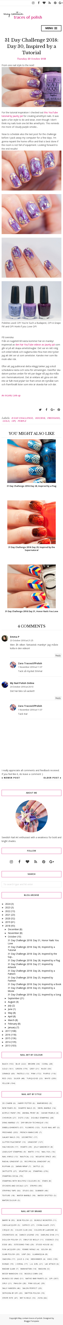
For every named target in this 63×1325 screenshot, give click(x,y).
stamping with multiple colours (19, 1181)
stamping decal (10, 1176)
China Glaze (43, 1225)
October (12, 936)
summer (39, 1191)
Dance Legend (27, 1235)
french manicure (29, 1132)
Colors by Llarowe (44, 1230)
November (13, 933)
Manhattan (26, 1269)
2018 (7, 925)
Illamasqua (38, 1254)
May (10, 1012)
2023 (7, 907)
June (10, 1009)
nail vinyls (7, 1157)
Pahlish (18, 1283)
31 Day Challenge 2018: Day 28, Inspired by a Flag (34, 960)
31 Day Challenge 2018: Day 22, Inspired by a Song (34, 994)
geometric (27, 1137)
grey (32, 1069)
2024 (7, 903)
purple (22, 421)
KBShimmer (36, 1259)
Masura (42, 1269)
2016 (7, 1034)
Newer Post (12, 777)
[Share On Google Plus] (52, 409)
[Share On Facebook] (46, 409)
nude (44, 1069)
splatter (23, 1171)
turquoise (32, 1078)
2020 (7, 918)
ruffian (6, 1166)
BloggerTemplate (31, 1321)
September (13, 998)
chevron (7, 1118)
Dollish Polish (10, 1240)
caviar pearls (48, 1113)
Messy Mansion (10, 1274)
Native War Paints (35, 1278)
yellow (6, 1083)
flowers (29, 1127)
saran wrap (22, 1166)
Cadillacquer (9, 1225)
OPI (13, 421)
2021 (7, 914)
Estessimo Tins (21, 1244)
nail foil (46, 1152)
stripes (33, 1186)
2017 (7, 1030)
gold (6, 421)
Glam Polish (8, 1254)
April (10, 1016)
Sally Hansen (9, 1288)
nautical (24, 1157)
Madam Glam (8, 1269)
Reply (58, 655)
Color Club (21, 1230)
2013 (7, 1045)
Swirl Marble (44, 1108)
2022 (7, 911)
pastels (21, 1073)
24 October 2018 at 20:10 (21, 686)
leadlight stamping (12, 1152)
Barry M (6, 1220)
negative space (43, 1157)
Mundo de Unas (10, 1278)
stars (45, 1181)
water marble (24, 1195)
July (9, 1005)
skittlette (7, 1171)
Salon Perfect (29, 1288)
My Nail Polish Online (22, 683)
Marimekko (42, 1103)
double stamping (40, 1118)
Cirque (6, 1230)
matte (31, 1152)
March (11, 1020)
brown (31, 1064)
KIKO (49, 1259)
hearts (23, 1147)
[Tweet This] (40, 409)
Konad (5, 1264)
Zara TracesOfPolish (30, 663)
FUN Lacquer (9, 1249)
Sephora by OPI (10, 1293)
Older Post (51, 777)
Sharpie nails (25, 1108)
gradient (32, 1142)
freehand (53, 418)
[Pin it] (58, 409)
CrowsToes (8, 1235)
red (4, 1078)
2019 (7, 922)
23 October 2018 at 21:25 (21, 640)
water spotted (45, 1195)
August (11, 1001)
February (12, 1023)
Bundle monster (43, 1220)
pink (33, 1073)
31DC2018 (40, 418)
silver (17, 1078)
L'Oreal (19, 1264)
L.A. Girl (34, 1264)
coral (45, 1064)
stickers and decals (12, 1186)
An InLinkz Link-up (11, 395)
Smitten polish (32, 1293)
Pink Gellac (34, 1283)
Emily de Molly (31, 1240)
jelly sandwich (42, 1147)
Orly (4, 1283)
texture (6, 1195)
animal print (29, 1113)
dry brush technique (32, 1123)
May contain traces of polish (30, 1318)
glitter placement (11, 1142)
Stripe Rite (7, 1298)
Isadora (6, 1259)
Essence (50, 1240)
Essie (4, 1244)
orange (6, 1073)
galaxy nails (8, 1137)
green (19, 1069)
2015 (7, 1038)
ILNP (24, 1254)
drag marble (9, 1123)
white (48, 1078)
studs (26, 1191)
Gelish (44, 1249)
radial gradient (10, 1161)
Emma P (14, 636)
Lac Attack (50, 1264)
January (12, 1027)
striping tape (9, 1191)
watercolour (9, 1200)
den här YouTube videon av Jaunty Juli (35, 344)
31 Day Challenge (22, 418)
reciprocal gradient (36, 1161)
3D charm (7, 1103)
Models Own (31, 1274)
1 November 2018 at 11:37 (30, 667)
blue (18, 1064)
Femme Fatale (29, 1249)
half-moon (8, 1147)
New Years (7, 1108)
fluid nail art (49, 1127)
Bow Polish (23, 1220)
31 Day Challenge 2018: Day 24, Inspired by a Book (34, 984)
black (5, 1064)
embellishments (10, 1127)
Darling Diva (47, 1235)
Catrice (26, 1225)
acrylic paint (9, 1113)
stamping (38, 1171)
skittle (36, 1166)
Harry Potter (25, 1103)
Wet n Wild (25, 1298)
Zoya (40, 1298)
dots (20, 1118)
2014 (7, 1041)
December (13, 929)
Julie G (20, 1259)
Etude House (43, 1244)
